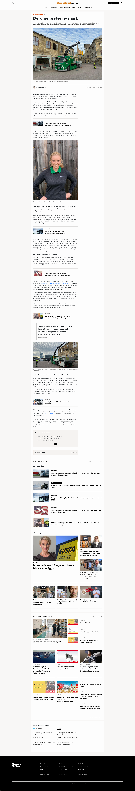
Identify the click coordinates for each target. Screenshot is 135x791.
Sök (16, 3)
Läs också (47, 121)
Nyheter (45, 7)
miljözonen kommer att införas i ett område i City (55, 283)
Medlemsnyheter (65, 7)
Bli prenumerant (44, 766)
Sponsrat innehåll (63, 774)
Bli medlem (43, 769)
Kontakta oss (81, 769)
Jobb (73, 7)
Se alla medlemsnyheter (96, 717)
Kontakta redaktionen (83, 766)
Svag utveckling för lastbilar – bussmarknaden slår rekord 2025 (55, 232)
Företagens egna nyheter (42, 616)
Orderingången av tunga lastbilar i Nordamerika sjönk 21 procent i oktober (58, 274)
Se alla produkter (44, 774)
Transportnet (53, 7)
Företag (80, 7)
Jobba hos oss (81, 772)
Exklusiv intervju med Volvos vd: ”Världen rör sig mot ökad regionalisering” (58, 317)
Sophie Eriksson (41, 87)
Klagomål (61, 772)
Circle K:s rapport (49, 413)
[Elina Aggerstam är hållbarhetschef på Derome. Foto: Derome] (55, 170)
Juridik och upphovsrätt (65, 769)
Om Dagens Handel (82, 774)
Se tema (73, 452)
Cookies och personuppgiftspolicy (67, 766)
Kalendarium (88, 7)
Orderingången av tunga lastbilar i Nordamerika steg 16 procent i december (58, 124)
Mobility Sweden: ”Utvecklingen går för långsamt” (57, 403)
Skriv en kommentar (96, 462)
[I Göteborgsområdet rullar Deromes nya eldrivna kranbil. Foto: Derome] (67, 54)
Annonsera (43, 772)
